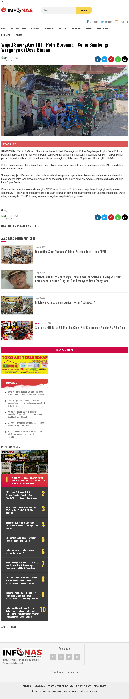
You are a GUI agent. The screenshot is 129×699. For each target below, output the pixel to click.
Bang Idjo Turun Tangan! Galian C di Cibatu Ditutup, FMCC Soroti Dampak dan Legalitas (26, 393)
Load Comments (64, 350)
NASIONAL (36, 28)
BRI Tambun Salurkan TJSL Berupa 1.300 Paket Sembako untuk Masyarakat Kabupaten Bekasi (21, 580)
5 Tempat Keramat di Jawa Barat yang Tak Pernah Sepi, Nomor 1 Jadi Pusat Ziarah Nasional (28, 480)
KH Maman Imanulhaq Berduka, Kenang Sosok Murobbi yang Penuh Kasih (26, 424)
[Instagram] (61, 657)
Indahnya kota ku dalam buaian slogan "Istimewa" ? (65, 302)
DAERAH (49, 28)
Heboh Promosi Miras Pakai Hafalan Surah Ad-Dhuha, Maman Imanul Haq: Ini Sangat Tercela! (25, 434)
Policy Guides (83, 686)
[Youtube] (77, 657)
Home (4, 28)
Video (19, 34)
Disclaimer (100, 686)
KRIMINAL (76, 28)
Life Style (6, 34)
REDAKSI (27, 686)
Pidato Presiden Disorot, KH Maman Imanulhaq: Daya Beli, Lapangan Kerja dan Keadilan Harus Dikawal (25, 414)
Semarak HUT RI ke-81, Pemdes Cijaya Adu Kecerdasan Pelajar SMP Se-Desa (80, 327)
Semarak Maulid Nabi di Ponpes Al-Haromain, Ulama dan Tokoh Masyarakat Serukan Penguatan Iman (23, 595)
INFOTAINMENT (104, 28)
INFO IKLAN (39, 686)
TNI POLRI (62, 28)
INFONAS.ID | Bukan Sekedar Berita (64, 691)
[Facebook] (53, 657)
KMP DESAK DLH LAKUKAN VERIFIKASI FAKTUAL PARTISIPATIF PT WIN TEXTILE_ (22, 510)
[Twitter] (69, 657)
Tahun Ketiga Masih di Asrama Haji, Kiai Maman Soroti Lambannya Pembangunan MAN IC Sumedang (26, 403)
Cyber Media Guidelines (60, 686)
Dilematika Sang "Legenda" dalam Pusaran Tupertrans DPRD (70, 251)
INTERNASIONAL (18, 28)
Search (84, 10)
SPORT (89, 28)
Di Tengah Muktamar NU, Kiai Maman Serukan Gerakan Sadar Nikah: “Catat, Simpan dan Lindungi (22, 495)
